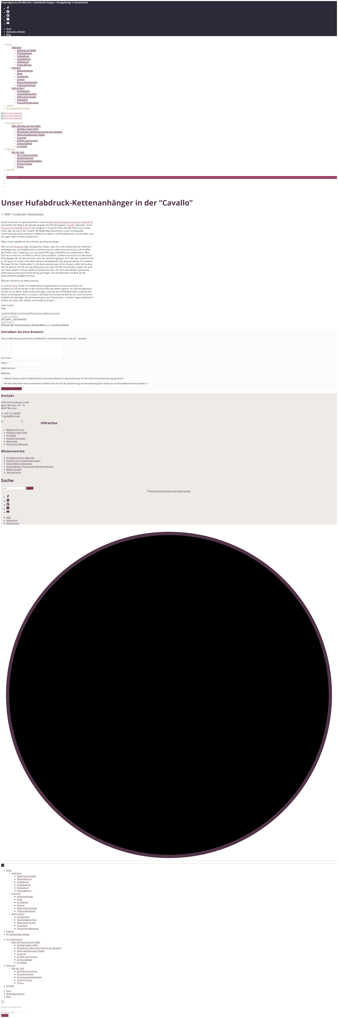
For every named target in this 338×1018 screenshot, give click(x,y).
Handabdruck (24, 58)
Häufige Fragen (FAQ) (27, 128)
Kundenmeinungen (15, 438)
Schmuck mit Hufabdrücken (15, 227)
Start (8, 28)
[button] (7, 174)
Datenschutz (12, 523)
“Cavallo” (71, 225)
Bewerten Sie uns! (15, 429)
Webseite (5, 373)
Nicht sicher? (18, 88)
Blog (8, 34)
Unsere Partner (24, 163)
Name (5, 363)
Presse (20, 166)
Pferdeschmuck (37, 313)
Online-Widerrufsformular (19, 463)
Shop (8, 44)
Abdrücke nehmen (15, 31)
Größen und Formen (27, 140)
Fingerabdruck (24, 64)
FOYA (7, 214)
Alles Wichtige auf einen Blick (26, 125)
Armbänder (23, 76)
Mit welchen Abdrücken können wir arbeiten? (39, 131)
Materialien (12, 441)
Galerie (9, 105)
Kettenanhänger (25, 70)
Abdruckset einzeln (26, 96)
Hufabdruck (23, 61)
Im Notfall (22, 146)
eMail (15, 300)
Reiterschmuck (52, 313)
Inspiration (22, 99)
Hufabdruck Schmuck (18, 313)
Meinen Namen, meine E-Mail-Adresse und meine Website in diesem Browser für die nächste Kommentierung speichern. (64, 378)
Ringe (19, 73)
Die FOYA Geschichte (27, 155)
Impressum (12, 520)
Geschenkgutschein (27, 93)
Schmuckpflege (24, 143)
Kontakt (10, 169)
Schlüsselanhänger (26, 85)
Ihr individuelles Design (18, 108)
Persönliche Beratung (28, 102)
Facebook (18, 246)
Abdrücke (16, 47)
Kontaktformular (11, 416)
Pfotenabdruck (24, 53)
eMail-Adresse (9, 368)
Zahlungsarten (13, 472)
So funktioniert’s (14, 123)
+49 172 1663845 (12, 413)
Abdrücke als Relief (26, 50)
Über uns (11, 149)
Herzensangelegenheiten (29, 160)
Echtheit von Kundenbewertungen (23, 460)
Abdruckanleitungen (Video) (31, 134)
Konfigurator (23, 90)
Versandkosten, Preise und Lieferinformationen (30, 466)
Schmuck (16, 67)
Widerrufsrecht (14, 469)
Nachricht (7, 358)
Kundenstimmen (25, 157)
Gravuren (22, 137)
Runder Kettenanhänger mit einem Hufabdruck (69, 222)
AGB (8, 517)
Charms (21, 79)
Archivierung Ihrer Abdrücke (20, 457)
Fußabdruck (23, 56)
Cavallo (4, 313)
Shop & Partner (36, 214)
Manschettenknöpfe (27, 82)
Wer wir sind (18, 152)
